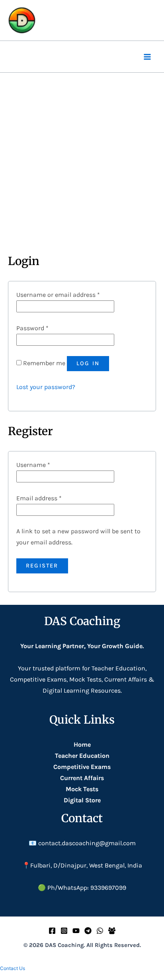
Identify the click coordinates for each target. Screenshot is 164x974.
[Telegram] (88, 930)
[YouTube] (76, 930)
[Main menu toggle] (147, 57)
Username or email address (58, 294)
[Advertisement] (82, 158)
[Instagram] (64, 930)
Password (32, 328)
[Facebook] (52, 930)
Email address (39, 498)
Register (42, 565)
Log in (88, 363)
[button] (12, 968)
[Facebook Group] (111, 930)
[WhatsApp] (99, 930)
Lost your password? (45, 387)
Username (33, 465)
